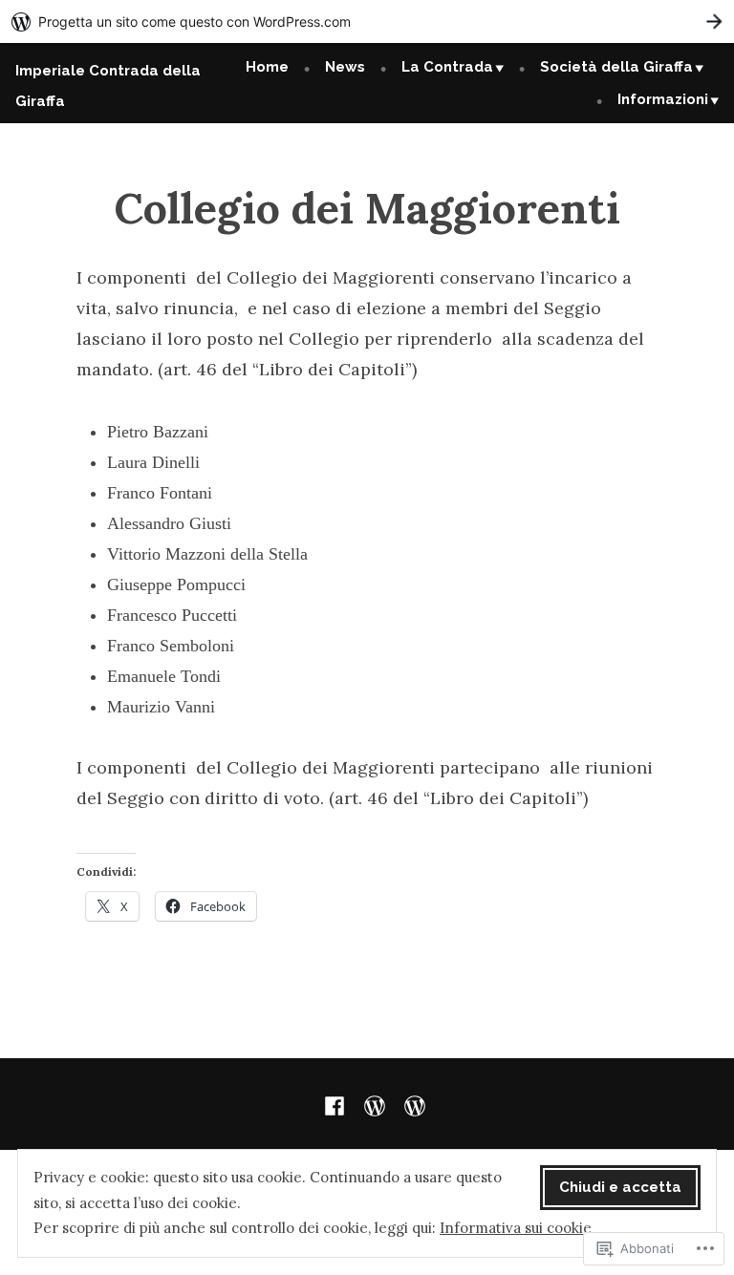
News (345, 66)
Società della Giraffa (616, 66)
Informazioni (662, 99)
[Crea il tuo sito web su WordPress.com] (367, 21)
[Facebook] (338, 1104)
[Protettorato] (375, 1104)
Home (267, 66)
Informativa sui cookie (516, 1228)
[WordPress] (411, 1104)
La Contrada (447, 66)
